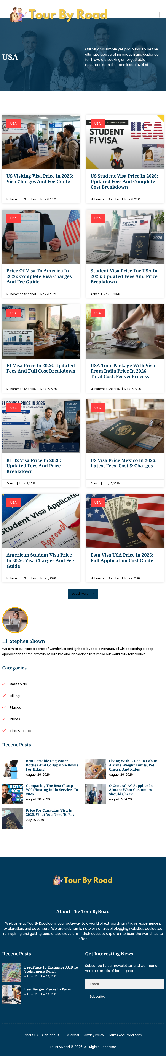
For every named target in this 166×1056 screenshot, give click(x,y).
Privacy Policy (94, 1035)
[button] (83, 594)
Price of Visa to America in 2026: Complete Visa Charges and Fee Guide (39, 276)
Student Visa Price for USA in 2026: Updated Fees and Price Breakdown (124, 276)
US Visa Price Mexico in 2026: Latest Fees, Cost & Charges (123, 463)
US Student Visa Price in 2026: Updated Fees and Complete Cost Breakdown (124, 181)
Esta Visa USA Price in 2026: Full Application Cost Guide (122, 557)
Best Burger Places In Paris (47, 989)
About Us (31, 1035)
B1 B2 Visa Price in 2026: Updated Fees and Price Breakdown (33, 465)
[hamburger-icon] (155, 15)
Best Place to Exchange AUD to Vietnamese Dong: (51, 969)
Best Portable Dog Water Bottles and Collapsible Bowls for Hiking (52, 765)
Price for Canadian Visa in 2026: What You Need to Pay (50, 812)
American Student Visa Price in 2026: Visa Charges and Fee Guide (40, 560)
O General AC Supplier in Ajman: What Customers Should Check (131, 789)
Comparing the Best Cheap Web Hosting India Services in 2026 (52, 789)
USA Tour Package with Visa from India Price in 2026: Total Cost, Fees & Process (123, 370)
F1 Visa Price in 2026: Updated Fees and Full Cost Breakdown (40, 368)
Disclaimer (71, 1035)
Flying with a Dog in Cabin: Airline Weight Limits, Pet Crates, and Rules (133, 765)
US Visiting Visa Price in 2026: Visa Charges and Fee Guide (39, 178)
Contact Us (50, 1035)
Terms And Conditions (125, 1035)
